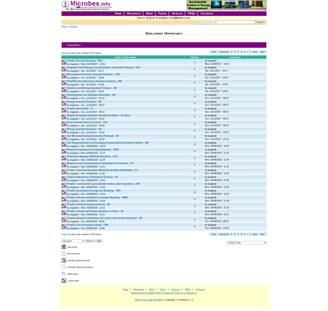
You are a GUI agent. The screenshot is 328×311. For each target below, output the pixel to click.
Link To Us (156, 18)
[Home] (87, 9)
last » (263, 52)
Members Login (182, 18)
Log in (65, 53)
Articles (177, 13)
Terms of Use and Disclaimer (149, 300)
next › (255, 52)
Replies (195, 57)
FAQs (191, 13)
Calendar (207, 13)
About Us (168, 18)
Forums (73, 26)
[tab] (164, 45)
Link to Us (180, 293)
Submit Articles (138, 293)
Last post (235, 57)
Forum (162, 13)
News (149, 13)
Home (118, 13)
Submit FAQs (154, 293)
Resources (134, 13)
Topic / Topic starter (125, 57)
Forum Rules (74, 45)
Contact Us (143, 18)
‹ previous (223, 52)
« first (213, 52)
